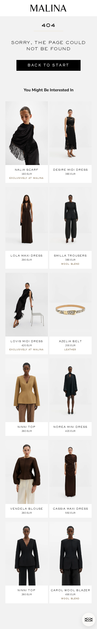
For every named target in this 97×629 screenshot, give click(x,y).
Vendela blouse (26, 508)
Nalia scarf (26, 169)
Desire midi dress (70, 169)
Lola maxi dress (27, 255)
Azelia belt (70, 341)
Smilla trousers (70, 255)
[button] (88, 619)
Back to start (48, 65)
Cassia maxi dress (70, 508)
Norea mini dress (70, 426)
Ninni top (27, 426)
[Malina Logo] (48, 8)
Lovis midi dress (27, 341)
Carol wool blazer (70, 590)
